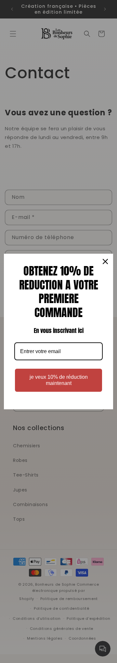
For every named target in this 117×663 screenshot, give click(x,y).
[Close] (105, 261)
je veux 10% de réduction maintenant (59, 380)
